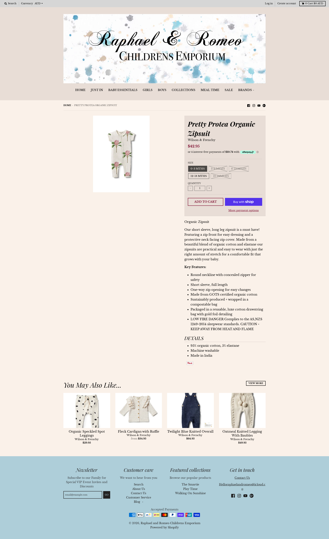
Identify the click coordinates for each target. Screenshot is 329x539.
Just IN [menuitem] (97, 90)
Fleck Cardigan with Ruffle (138, 431)
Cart (314, 3)
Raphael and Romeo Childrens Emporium (170, 523)
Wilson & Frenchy (201, 140)
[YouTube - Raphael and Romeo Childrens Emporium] (258, 105)
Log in (269, 3)
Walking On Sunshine (190, 493)
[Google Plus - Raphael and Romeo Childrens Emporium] (264, 105)
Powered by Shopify (164, 527)
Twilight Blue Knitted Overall (190, 431)
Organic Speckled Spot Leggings (87, 433)
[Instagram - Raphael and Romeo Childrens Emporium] (253, 105)
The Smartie (190, 484)
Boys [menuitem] (162, 90)
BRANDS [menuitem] (245, 90)
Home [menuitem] (80, 90)
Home (67, 105)
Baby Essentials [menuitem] (122, 90)
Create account (286, 3)
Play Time (190, 489)
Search (138, 484)
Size (190, 162)
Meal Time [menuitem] (210, 90)
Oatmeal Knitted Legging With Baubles (242, 433)
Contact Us (138, 493)
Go (106, 494)
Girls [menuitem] (148, 90)
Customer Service (138, 497)
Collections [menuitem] (183, 90)
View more (255, 383)
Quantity (194, 183)
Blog (137, 501)
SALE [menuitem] (229, 90)
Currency (27, 3)
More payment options (243, 210)
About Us (138, 489)
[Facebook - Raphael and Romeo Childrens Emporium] (248, 105)
